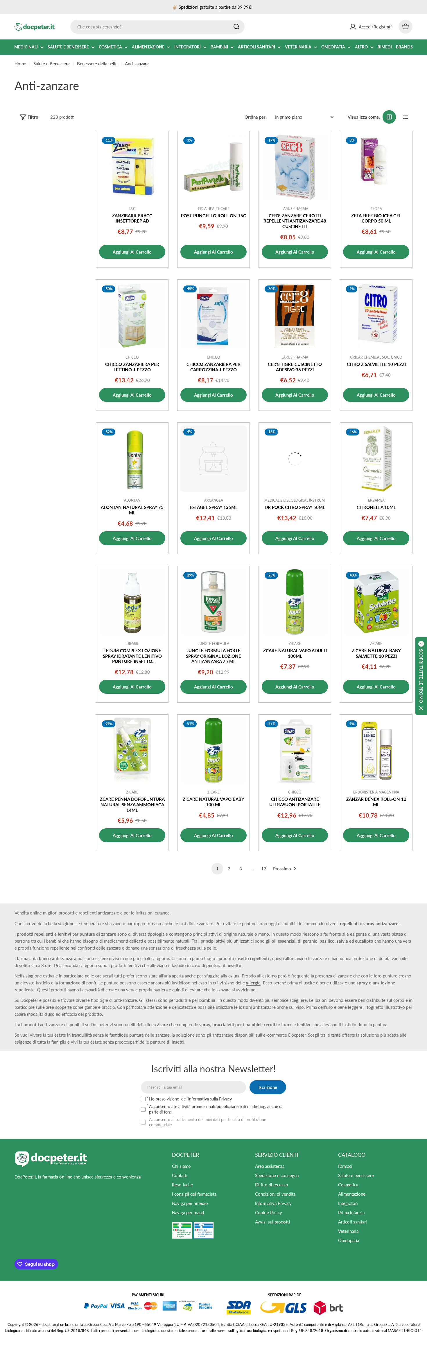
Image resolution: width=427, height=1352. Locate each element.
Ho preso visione (190, 1098)
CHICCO (132, 357)
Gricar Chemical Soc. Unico (376, 357)
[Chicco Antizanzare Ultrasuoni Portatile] (295, 750)
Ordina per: (256, 117)
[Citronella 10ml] (376, 459)
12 (263, 868)
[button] (421, 676)
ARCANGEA (213, 500)
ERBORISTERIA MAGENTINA (376, 792)
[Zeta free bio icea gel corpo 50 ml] (376, 167)
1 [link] (217, 868)
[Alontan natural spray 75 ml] (132, 459)
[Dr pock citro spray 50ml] (295, 459)
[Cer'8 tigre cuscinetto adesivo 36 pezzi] (295, 316)
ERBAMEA (376, 500)
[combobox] (157, 27)
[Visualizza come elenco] (405, 117)
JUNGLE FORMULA (213, 643)
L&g (132, 209)
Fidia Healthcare (213, 209)
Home (20, 63)
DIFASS (132, 643)
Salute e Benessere (51, 63)
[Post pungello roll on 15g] (213, 167)
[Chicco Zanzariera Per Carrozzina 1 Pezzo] (213, 316)
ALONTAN (132, 500)
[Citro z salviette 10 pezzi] (376, 316)
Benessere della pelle (97, 63)
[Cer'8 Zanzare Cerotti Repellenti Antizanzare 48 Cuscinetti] (295, 167)
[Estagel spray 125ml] (213, 459)
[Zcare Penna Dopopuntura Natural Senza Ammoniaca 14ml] (132, 750)
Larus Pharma (294, 209)
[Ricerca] (236, 26)
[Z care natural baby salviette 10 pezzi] (376, 602)
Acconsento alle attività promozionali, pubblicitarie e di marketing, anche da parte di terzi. (216, 1109)
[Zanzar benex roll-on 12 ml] (376, 750)
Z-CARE (295, 643)
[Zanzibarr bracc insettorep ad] (132, 167)
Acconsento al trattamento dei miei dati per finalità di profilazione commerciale (207, 1122)
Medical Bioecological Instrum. (295, 500)
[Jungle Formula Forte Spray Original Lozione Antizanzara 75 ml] (213, 602)
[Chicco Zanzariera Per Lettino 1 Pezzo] (132, 316)
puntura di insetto (223, 965)
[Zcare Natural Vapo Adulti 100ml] (295, 602)
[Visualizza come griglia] (389, 117)
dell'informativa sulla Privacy (206, 1098)
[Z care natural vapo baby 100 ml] (213, 750)
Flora (376, 209)
